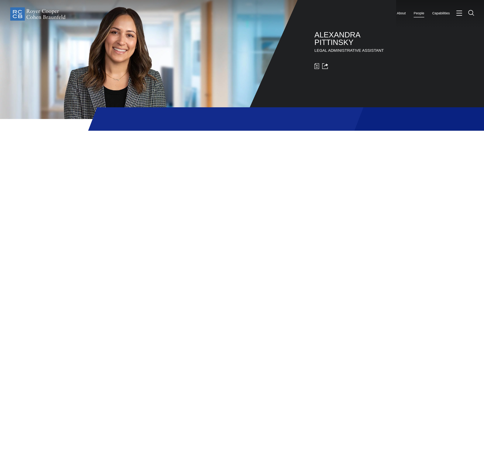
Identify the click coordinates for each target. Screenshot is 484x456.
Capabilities (441, 13)
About (401, 13)
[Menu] (459, 13)
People (419, 13)
